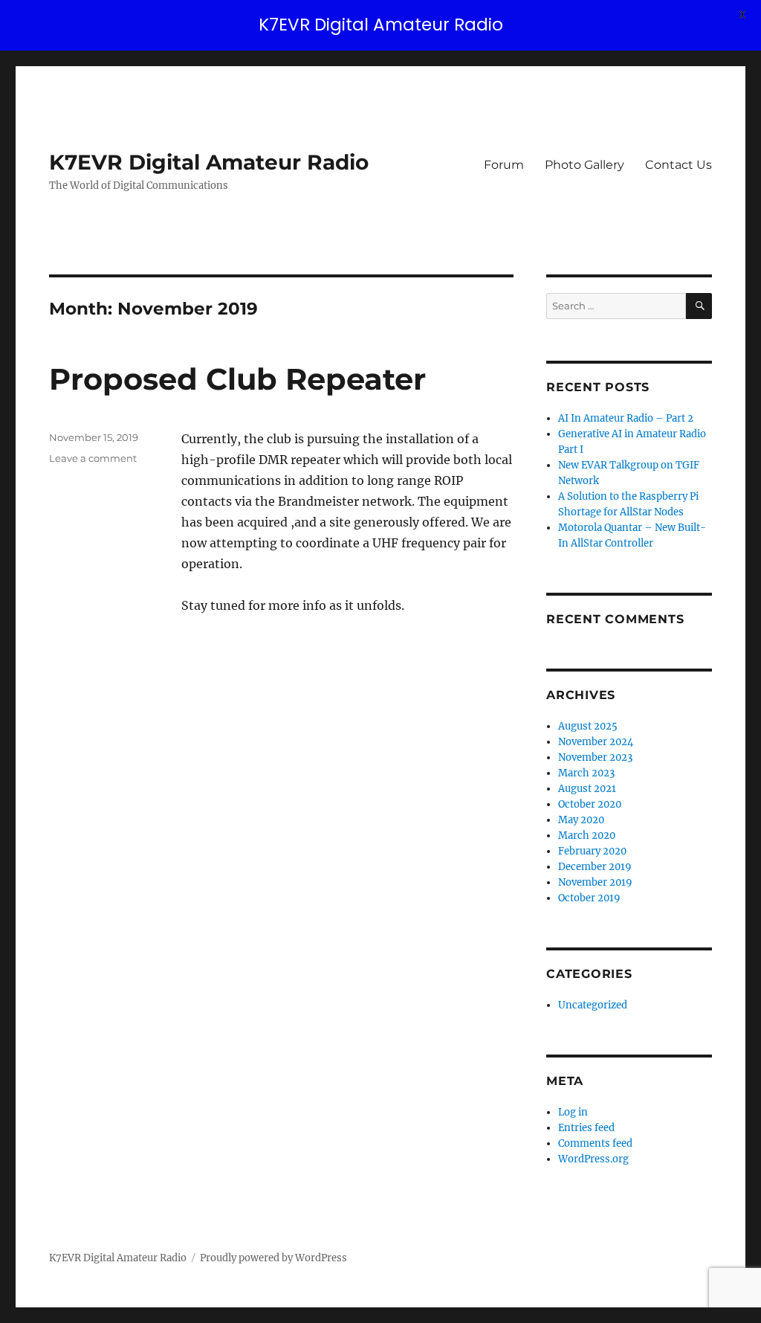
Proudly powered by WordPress (273, 1258)
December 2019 (595, 866)
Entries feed (586, 1127)
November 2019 (595, 882)
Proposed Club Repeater (237, 379)
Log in (573, 1112)
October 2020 (589, 804)
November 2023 (595, 757)
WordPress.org (593, 1159)
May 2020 (581, 820)
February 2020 (592, 851)
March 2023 (586, 773)
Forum (504, 165)
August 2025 (588, 726)
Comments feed (595, 1143)
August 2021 (587, 788)
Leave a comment (93, 458)
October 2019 (589, 898)
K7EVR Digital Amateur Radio (209, 162)
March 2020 (586, 835)
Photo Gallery (584, 165)
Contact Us (678, 165)
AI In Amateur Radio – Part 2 (625, 418)
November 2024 (595, 741)
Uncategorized (592, 1005)
